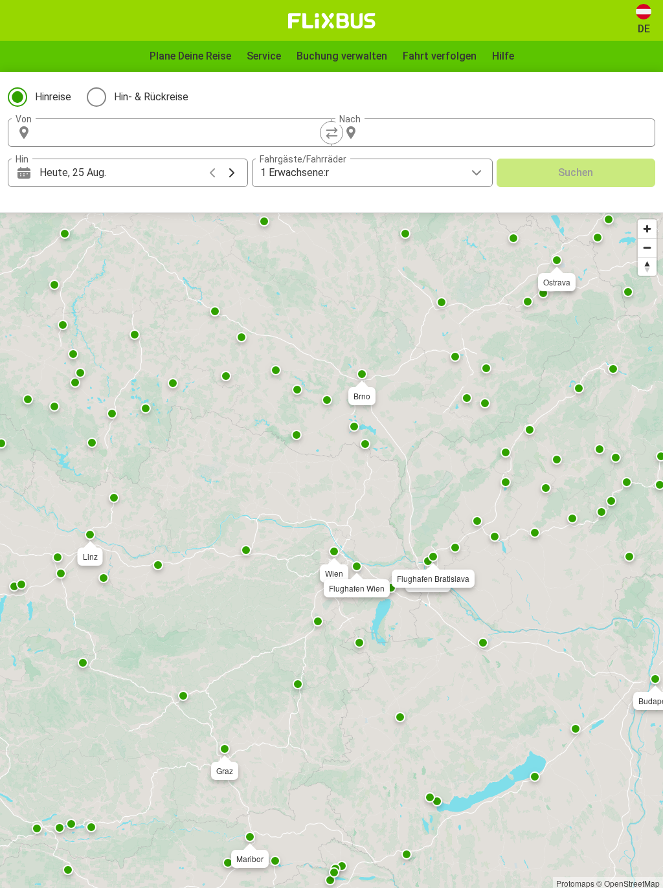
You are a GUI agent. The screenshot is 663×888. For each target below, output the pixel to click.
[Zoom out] (647, 247)
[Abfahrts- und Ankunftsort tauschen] (331, 132)
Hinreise (53, 97)
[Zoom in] (647, 228)
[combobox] (181, 132)
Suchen (575, 172)
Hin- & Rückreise (151, 97)
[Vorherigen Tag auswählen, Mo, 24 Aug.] (212, 173)
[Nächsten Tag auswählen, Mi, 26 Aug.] (232, 173)
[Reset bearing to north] (647, 266)
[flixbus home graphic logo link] (331, 20)
